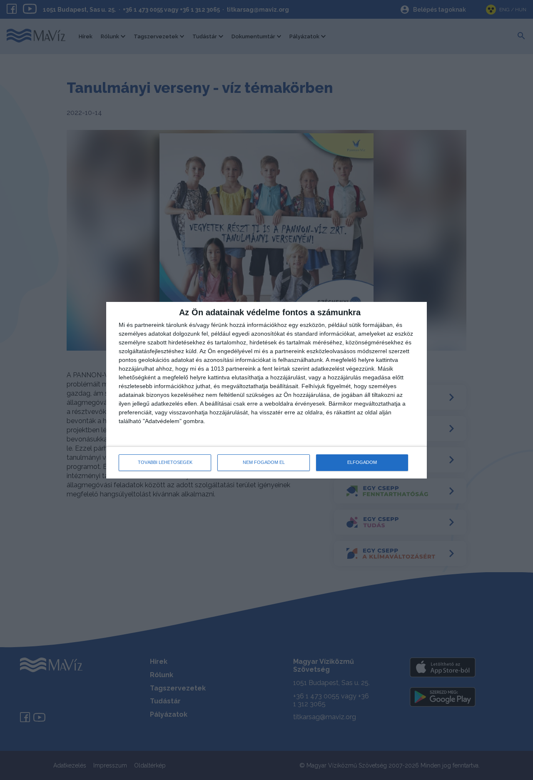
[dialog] (266, 390)
